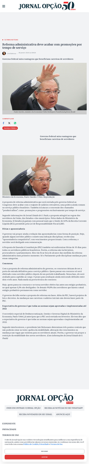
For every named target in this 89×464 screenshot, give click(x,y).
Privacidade (9, 429)
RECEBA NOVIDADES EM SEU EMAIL (35, 414)
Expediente (9, 423)
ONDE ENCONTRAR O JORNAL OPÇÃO (23, 408)
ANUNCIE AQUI (63, 414)
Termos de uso (10, 435)
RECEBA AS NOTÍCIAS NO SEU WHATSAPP (63, 408)
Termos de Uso (56, 444)
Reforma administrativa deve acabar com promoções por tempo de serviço (42, 46)
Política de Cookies (30, 444)
